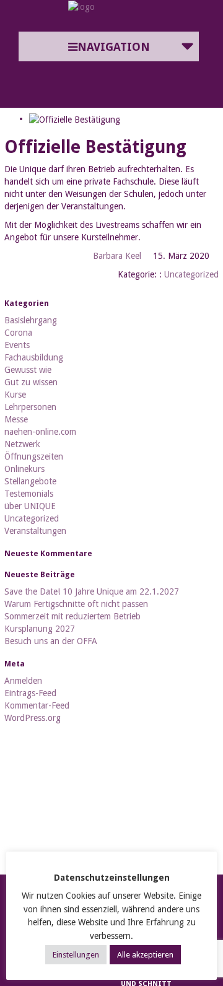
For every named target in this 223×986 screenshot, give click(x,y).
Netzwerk (22, 444)
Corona (18, 333)
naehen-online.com (40, 432)
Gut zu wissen (31, 382)
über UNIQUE (30, 506)
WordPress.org (32, 718)
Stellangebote (30, 481)
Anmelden (23, 681)
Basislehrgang (30, 320)
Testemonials (28, 494)
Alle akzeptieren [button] (145, 954)
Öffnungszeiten (33, 456)
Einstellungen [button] (76, 954)
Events (17, 345)
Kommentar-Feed (36, 705)
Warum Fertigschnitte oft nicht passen (76, 604)
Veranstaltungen (35, 531)
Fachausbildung (33, 357)
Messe (16, 419)
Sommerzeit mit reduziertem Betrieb (72, 616)
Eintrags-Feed (30, 693)
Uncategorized (191, 274)
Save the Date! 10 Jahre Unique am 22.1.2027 (91, 591)
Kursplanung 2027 (39, 629)
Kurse (15, 394)
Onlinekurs (24, 469)
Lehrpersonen (30, 407)
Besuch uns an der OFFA (50, 641)
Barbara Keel (117, 256)
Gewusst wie (27, 370)
